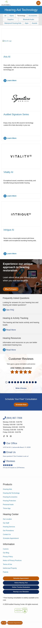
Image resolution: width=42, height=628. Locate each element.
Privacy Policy (8, 556)
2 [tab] (9, 382)
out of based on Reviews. (14, 464)
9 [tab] (30, 382)
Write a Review (21, 388)
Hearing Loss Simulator (21, 591)
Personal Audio (8, 504)
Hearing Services (9, 527)
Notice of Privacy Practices (12, 560)
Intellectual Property (10, 568)
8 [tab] (27, 382)
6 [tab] (21, 382)
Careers (5, 549)
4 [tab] (15, 382)
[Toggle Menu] (38, 3)
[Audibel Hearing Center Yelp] (7, 436)
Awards (34, 23)
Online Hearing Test (21, 582)
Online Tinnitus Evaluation (21, 587)
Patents (5, 572)
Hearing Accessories (10, 497)
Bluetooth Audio (28, 19)
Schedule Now (21, 404)
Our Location (7, 519)
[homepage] (6, 2)
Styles (12, 16)
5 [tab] (18, 382)
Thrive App (6, 508)
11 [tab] (36, 382)
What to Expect (11, 289)
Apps (26, 23)
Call (4, 623)
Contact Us (7, 534)
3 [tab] (12, 382)
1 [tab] (6, 382)
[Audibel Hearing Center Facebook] (4, 436)
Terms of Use (7, 564)
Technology (21, 16)
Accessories (33, 16)
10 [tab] (33, 382)
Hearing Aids (7, 489)
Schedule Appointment (11, 538)
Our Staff (6, 523)
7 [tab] (24, 382)
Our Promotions (8, 530)
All (5, 16)
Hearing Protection (9, 501)
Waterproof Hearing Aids (12, 23)
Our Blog (6, 553)
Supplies (10, 19)
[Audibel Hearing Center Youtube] (11, 436)
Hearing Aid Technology (11, 493)
